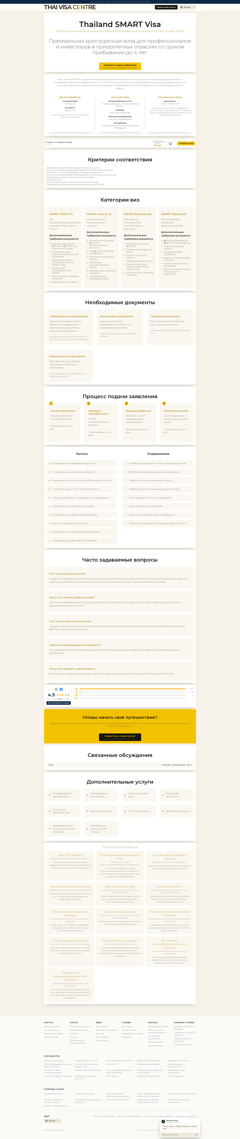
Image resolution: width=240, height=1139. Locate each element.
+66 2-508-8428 (51, 1037)
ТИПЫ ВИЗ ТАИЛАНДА (120, 847)
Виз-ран (73, 1037)
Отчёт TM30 (111, 1064)
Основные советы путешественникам (53, 1071)
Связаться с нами (51, 1026)
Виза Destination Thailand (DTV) (120, 1060)
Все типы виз (102, 1026)
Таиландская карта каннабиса (182, 1039)
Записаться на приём (53, 1033)
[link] (120, 143)
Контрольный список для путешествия (86, 1065)
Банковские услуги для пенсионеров (178, 1101)
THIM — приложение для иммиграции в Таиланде (148, 1095)
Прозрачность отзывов (132, 1033)
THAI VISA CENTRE (70, 7)
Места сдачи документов (154, 1037)
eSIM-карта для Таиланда (117, 1100)
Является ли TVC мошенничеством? (156, 1031)
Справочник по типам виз (86, 1060)
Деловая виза (102, 1040)
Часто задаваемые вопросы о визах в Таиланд (57, 1065)
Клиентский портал (166, 7)
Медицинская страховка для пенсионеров (150, 1071)
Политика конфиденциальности (159, 1116)
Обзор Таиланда (175, 1076)
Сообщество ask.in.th (53, 1094)
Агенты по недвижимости (55, 1106)
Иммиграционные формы (148, 1064)
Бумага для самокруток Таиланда (184, 1033)
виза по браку (102, 1037)
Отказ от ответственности (130, 1116)
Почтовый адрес (155, 1042)
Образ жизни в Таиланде (148, 1060)
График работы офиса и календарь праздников (148, 1101)
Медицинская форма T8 (148, 1076)
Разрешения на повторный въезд (78, 1041)
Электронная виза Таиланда (87, 1070)
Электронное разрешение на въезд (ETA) (88, 1101)
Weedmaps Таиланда (183, 1044)
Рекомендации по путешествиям (176, 1065)
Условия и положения (186, 1116)
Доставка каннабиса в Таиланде (184, 1027)
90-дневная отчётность (80, 1026)
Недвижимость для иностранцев (176, 1071)
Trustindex (126, 1037)
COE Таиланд (112, 1076)
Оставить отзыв (129, 1030)
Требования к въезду (53, 1060)
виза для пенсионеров (106, 1030)
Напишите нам (186, 143)
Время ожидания (156, 1045)
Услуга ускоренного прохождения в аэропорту (118, 1095)
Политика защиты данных (104, 1116)
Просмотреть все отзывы (58, 703)
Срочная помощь (52, 1030)
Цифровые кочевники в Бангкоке (86, 1077)
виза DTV (74, 1033)
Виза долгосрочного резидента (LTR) (53, 1101)
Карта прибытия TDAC (158, 1026)
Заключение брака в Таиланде (58, 1076)
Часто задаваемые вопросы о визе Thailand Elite (119, 1071)
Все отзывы (127, 1026)
